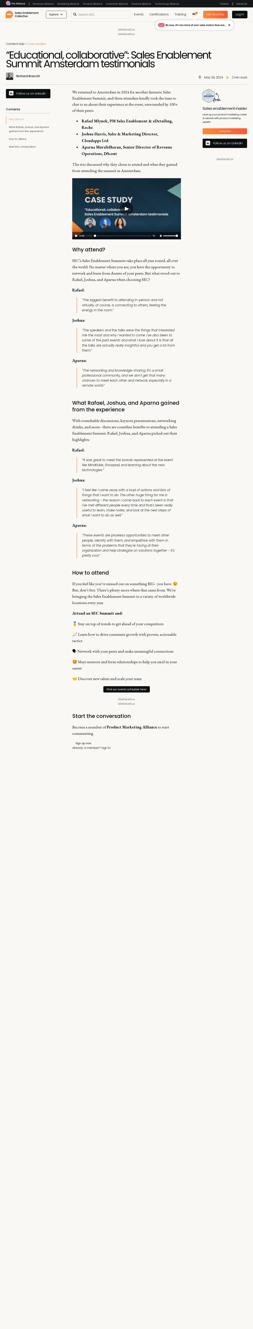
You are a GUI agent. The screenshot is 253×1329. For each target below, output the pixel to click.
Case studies (36, 44)
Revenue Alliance (43, 3)
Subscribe (225, 131)
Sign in (106, 748)
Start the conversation (22, 147)
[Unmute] (161, 236)
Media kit (242, 3)
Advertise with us (126, 29)
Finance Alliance (141, 3)
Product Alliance (92, 3)
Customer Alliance (117, 3)
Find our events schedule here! (127, 689)
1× (154, 235)
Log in (240, 14)
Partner (224, 3)
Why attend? (16, 119)
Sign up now (83, 743)
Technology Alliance (167, 3)
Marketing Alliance (68, 3)
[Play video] (126, 208)
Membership (215, 14)
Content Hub (15, 44)
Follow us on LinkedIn (31, 93)
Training (180, 14)
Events (139, 14)
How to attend (17, 139)
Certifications (159, 14)
